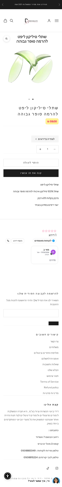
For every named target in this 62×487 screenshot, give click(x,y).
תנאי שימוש (53, 376)
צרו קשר (54, 341)
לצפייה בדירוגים (46, 139)
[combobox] (8, 240)
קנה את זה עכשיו (31, 173)
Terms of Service (49, 381)
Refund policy (51, 387)
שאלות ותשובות (51, 364)
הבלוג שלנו (53, 370)
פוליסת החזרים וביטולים (46, 352)
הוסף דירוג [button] (17, 240)
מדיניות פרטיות (51, 393)
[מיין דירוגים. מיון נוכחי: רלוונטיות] (8, 240)
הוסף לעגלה (31, 162)
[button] (44, 255)
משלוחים (54, 347)
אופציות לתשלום (50, 358)
